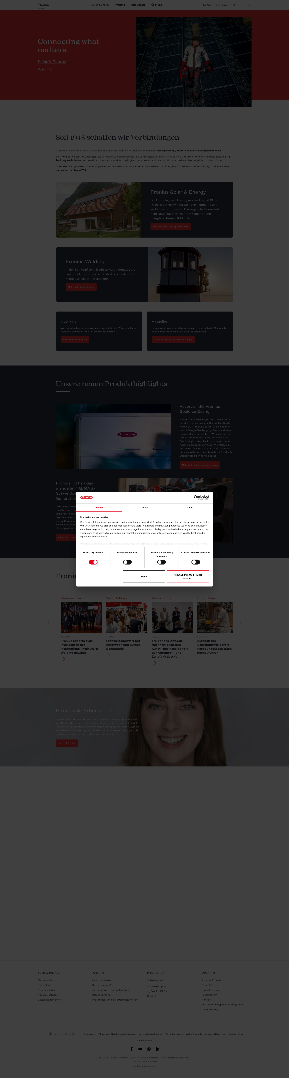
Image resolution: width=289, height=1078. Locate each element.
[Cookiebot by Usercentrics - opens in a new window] (196, 497)
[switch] (127, 562)
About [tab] (190, 507)
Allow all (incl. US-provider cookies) (188, 576)
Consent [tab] (99, 507)
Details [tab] (144, 507)
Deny (144, 576)
